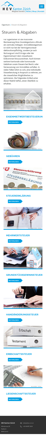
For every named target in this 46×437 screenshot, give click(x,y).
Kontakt (41, 11)
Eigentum (6, 25)
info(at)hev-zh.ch (28, 423)
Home (28, 11)
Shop (34, 11)
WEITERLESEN (14, 122)
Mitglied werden (18, 11)
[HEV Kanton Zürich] (15, 6)
